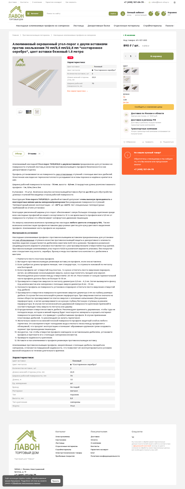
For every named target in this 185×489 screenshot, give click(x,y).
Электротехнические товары (69, 453)
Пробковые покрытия (65, 456)
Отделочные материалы (127, 26)
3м (127, 102)
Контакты (24, 2)
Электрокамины (63, 437)
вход (129, 15)
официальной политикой (142, 446)
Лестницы (78, 26)
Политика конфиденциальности (105, 456)
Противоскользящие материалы (36, 35)
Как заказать (71, 2)
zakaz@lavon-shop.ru (160, 2)
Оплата (94, 440)
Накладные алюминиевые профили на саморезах (42, 26)
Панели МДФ (172, 26)
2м (124, 102)
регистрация (141, 15)
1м (124, 97)
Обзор (18, 154)
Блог (93, 453)
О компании (37, 2)
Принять (55, 481)
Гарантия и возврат (54, 2)
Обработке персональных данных (26, 483)
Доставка (13, 2)
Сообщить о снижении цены (148, 107)
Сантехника (61, 440)
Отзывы (34, 154)
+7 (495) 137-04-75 (134, 2)
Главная (15, 35)
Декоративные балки (99, 26)
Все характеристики (76, 91)
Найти (113, 14)
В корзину (156, 56)
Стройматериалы (152, 26)
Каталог (35, 13)
